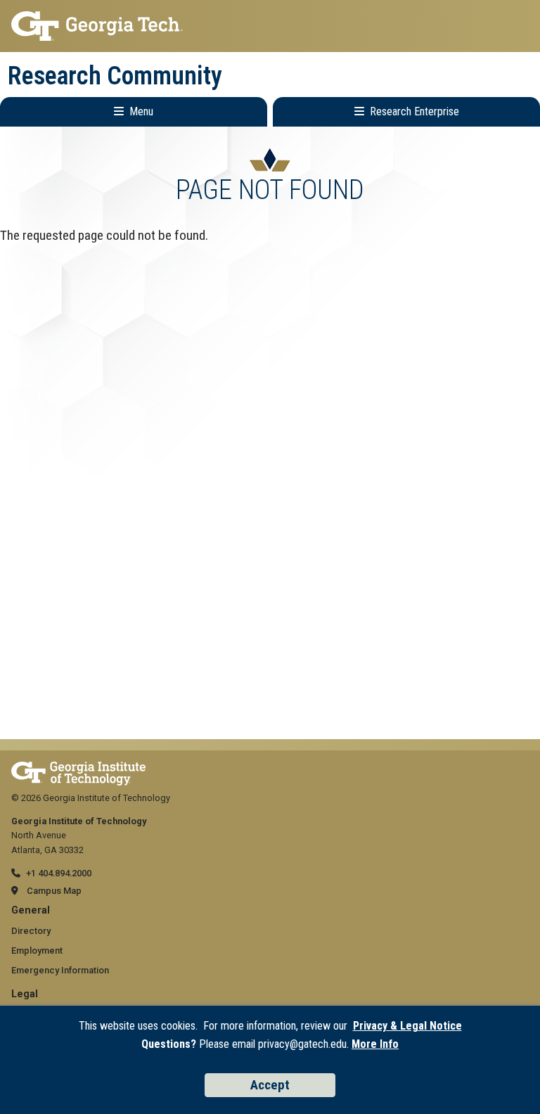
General (30, 910)
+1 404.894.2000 (58, 873)
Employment (37, 950)
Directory (31, 931)
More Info (375, 1044)
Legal (24, 994)
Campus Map (54, 890)
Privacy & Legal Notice (407, 1025)
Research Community (115, 76)
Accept (270, 1085)
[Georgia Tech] (78, 768)
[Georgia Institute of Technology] (270, 26)
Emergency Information (60, 970)
